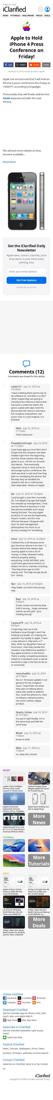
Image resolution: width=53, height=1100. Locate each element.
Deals (41, 1048)
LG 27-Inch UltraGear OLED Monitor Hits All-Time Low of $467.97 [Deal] (13, 913)
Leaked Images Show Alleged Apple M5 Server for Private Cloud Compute (38, 789)
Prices (35, 1048)
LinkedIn (11, 1002)
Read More (9, 162)
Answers (7, 1053)
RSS (38, 1002)
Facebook (11, 998)
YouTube (26, 1002)
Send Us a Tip (32, 1064)
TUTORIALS (15, 15)
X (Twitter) (27, 998)
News (5, 1048)
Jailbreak (27, 1053)
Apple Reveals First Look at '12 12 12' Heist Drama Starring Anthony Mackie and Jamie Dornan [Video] (14, 831)
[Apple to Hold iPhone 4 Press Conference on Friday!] (26, 201)
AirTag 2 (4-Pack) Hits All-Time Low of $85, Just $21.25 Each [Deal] (38, 891)
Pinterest (41, 998)
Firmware (17, 1053)
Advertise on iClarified (14, 1064)
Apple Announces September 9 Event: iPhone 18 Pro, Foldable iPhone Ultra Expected (13, 810)
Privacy (47, 1079)
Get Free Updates (26, 280)
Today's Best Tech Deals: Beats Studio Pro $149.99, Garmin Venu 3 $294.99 (14, 932)
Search (45, 1053)
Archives (37, 1053)
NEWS (5, 15)
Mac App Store (29, 1020)
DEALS (47, 15)
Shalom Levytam (39, 71)
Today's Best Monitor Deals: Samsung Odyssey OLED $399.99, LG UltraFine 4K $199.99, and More (39, 914)
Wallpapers (24, 1048)
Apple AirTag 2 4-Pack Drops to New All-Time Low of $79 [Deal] (12, 891)
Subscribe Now (14, 1037)
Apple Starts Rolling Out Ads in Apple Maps (38, 807)
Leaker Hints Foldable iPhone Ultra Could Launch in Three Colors (13, 788)
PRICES (39, 15)
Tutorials (14, 1048)
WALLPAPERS (28, 15)
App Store (12, 1020)
